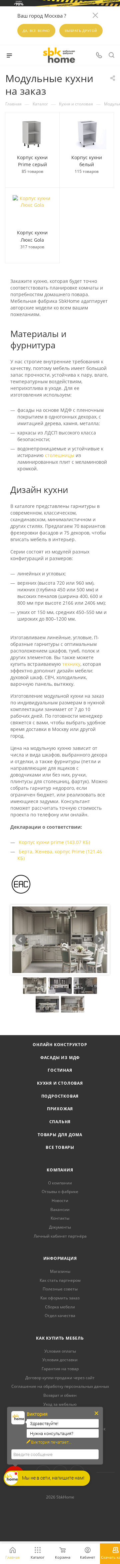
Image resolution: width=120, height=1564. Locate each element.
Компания (60, 1170)
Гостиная (60, 1070)
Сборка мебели (60, 1307)
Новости (60, 1200)
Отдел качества (60, 1315)
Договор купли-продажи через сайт (60, 1378)
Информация (60, 1258)
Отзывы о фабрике (60, 1191)
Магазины (60, 1271)
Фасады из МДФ (60, 1057)
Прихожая (60, 1109)
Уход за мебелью (60, 1404)
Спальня (60, 1122)
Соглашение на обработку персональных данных (60, 1386)
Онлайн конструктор (60, 1044)
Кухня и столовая (60, 1083)
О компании (60, 1183)
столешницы (59, 455)
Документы (60, 1227)
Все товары (60, 1147)
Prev (20, 939)
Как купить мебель (60, 1338)
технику (71, 664)
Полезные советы (60, 1289)
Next (99, 939)
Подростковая (60, 1096)
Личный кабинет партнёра (60, 1236)
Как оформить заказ (60, 1298)
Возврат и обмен (60, 1395)
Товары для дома (60, 1135)
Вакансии (60, 1209)
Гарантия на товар (60, 1369)
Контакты (60, 1218)
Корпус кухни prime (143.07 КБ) (54, 842)
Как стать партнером (60, 1280)
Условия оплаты (60, 1351)
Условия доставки (60, 1360)
